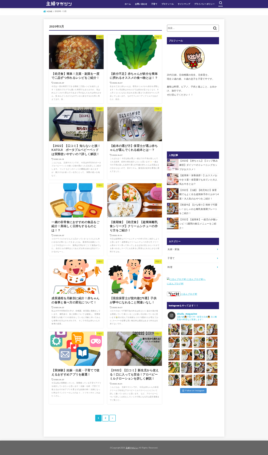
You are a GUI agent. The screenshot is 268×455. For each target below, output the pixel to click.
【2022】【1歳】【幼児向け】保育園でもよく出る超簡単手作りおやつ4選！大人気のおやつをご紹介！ (199, 194)
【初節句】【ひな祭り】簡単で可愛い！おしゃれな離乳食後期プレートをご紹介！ (198, 209)
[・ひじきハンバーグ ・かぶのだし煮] (186, 329)
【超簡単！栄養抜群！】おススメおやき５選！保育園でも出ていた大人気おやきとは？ (198, 179)
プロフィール (167, 4)
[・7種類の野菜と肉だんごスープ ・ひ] (199, 367)
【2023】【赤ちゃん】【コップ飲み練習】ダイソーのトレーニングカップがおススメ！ (198, 165)
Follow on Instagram (194, 390)
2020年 (58, 11)
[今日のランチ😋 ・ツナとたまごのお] (199, 329)
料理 (170, 267)
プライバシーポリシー (204, 4)
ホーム (128, 4)
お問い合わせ (141, 4)
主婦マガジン (132, 448)
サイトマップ (184, 4)
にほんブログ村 (175, 283)
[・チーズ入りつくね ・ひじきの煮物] (212, 380)
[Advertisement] (193, 124)
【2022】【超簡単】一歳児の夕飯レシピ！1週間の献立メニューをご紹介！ (198, 223)
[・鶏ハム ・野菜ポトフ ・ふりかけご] (212, 354)
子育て (154, 4)
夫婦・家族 (173, 249)
